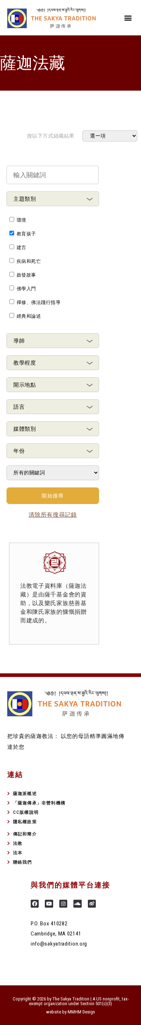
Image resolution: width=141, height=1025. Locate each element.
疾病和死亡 (29, 261)
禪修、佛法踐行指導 (38, 302)
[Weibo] (92, 904)
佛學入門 (26, 289)
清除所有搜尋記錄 (53, 514)
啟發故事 (26, 275)
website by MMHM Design (70, 1012)
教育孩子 (26, 234)
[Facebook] (35, 904)
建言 (21, 247)
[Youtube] (49, 904)
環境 (21, 220)
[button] (128, 17)
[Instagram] (63, 904)
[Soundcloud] (77, 904)
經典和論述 (29, 316)
